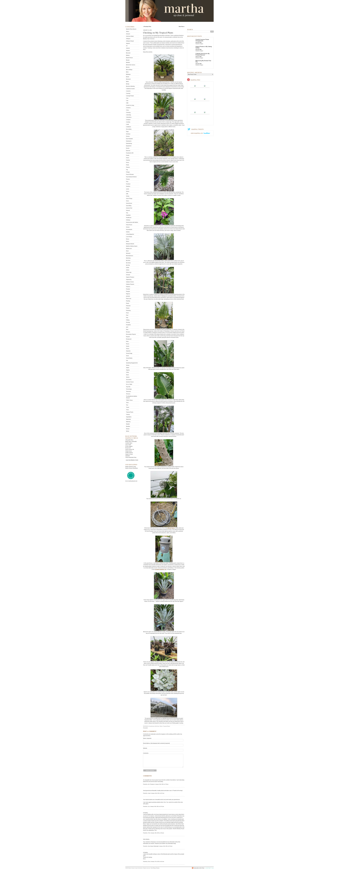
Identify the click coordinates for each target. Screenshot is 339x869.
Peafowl (128, 289)
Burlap (127, 84)
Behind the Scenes (130, 64)
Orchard (128, 274)
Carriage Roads (130, 95)
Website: (145, 748)
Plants (127, 303)
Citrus (127, 110)
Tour (127, 405)
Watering (128, 421)
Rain (127, 329)
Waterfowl (128, 419)
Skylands (128, 351)
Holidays (128, 220)
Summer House (130, 382)
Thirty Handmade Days (130, 457)
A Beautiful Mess (129, 440)
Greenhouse (129, 203)
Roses (127, 343)
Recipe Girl (128, 447)
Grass (127, 201)
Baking (127, 55)
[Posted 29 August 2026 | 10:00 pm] (205, 112)
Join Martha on (197, 133)
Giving (127, 196)
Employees (128, 141)
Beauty (127, 60)
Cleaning (128, 112)
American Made (130, 36)
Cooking (128, 122)
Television (128, 391)
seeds (127, 189)
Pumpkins (128, 324)
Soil (127, 360)
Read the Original (199, 43)
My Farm (128, 260)
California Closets (130, 88)
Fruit (127, 181)
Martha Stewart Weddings (131, 468)
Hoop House (129, 224)
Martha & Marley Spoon (131, 246)
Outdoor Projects (130, 284)
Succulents (128, 379)
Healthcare (128, 217)
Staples (128, 370)
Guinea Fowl (129, 208)
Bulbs (127, 81)
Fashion (128, 160)
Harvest (128, 210)
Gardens (128, 186)
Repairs (128, 336)
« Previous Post (147, 26)
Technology (129, 389)
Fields (127, 165)
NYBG (127, 267)
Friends (128, 179)
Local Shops (129, 236)
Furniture (128, 184)
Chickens (128, 107)
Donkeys (128, 134)
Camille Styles (128, 443)
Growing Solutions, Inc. (160, 569)
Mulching (128, 258)
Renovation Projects (131, 334)
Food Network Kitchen (131, 176)
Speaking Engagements (132, 363)
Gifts (127, 193)
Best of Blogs (129, 69)
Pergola (128, 291)
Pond (127, 312)
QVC (127, 327)
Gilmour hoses (171, 528)
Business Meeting (130, 86)
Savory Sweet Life (129, 449)
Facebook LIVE (129, 153)
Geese (127, 191)
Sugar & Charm (129, 454)
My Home (128, 262)
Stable (127, 367)
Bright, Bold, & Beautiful (131, 441)
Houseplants (129, 229)
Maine (127, 241)
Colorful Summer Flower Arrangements (202, 40)
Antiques (128, 38)
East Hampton (129, 138)
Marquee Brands (130, 243)
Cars (127, 98)
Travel (127, 407)
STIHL (127, 372)
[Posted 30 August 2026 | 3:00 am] (195, 86)
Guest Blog (128, 205)
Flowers (128, 167)
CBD (127, 103)
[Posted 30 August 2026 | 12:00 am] (205, 99)
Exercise (128, 150)
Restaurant (128, 339)
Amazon (128, 33)
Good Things (129, 198)
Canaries (128, 91)
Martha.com (129, 248)
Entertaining (129, 143)
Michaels (128, 253)
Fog (127, 169)
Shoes (127, 348)
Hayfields (128, 215)
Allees (127, 31)
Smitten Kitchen (129, 452)
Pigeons (128, 293)
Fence (127, 162)
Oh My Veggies (129, 446)
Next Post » (182, 26)
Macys (127, 239)
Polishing (128, 310)
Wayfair (128, 424)
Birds (127, 72)
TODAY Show (129, 400)
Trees (127, 409)
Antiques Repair (130, 41)
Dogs (127, 131)
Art (126, 45)
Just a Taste (128, 444)
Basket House (129, 57)
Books (127, 76)
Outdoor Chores (130, 282)
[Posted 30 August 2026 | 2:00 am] (205, 86)
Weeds (127, 428)
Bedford (128, 62)
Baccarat (128, 53)
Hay (127, 212)
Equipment (128, 145)
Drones (128, 136)
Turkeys (128, 414)
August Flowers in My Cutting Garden (204, 47)
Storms (127, 377)
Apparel (128, 43)
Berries (128, 67)
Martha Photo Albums (131, 29)
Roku (127, 341)
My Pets (128, 265)
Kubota (128, 231)
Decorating (128, 129)
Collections (128, 117)
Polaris (127, 308)
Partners (128, 286)
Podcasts (128, 305)
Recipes (128, 332)
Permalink (145, 727)
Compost (128, 119)
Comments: (146, 753)
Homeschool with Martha (132, 222)
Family (127, 155)
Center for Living (130, 105)
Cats (127, 100)
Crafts (127, 124)
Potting (127, 320)
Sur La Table (129, 384)
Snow (127, 355)
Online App (128, 272)
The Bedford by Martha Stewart (131, 397)
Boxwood (128, 79)
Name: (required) (147, 738)
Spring (127, 365)
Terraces (128, 393)
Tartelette (127, 455)
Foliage (128, 172)
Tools (127, 402)
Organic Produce (130, 277)
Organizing (128, 279)
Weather (128, 426)
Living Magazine (130, 234)
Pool (127, 315)
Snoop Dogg (129, 353)
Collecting (128, 114)
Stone (127, 374)
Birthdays (128, 74)
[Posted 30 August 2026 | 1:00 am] (195, 99)
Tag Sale (128, 386)
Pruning (128, 322)
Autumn (128, 48)
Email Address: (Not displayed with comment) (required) (156, 743)
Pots (127, 317)
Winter (127, 431)
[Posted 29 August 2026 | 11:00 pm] (195, 112)
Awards (128, 50)
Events (127, 148)
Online (127, 270)
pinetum (128, 296)
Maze (127, 251)
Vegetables (128, 417)
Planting (128, 301)
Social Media (129, 358)
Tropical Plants (129, 412)
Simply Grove (128, 451)
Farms (127, 157)
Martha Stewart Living (130, 466)
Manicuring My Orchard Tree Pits (203, 61)
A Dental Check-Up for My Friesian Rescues (202, 54)
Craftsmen (128, 126)
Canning (128, 93)
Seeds (127, 346)
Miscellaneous (129, 255)
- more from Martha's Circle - (132, 460)
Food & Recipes (130, 174)
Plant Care (128, 298)
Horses (128, 227)
